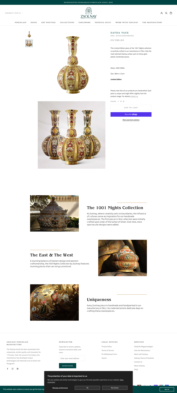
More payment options (131, 119)
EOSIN (34, 22)
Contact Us (138, 362)
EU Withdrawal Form (109, 354)
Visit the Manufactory (142, 350)
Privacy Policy (107, 346)
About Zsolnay (139, 365)
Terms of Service (108, 350)
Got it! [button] (167, 389)
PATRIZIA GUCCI (103, 22)
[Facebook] (118, 101)
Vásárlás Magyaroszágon (143, 346)
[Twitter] (121, 101)
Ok (87, 387)
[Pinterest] (123, 101)
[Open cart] (171, 13)
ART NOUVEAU (48, 22)
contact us (134, 96)
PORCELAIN (20, 22)
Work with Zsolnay (141, 354)
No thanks (115, 387)
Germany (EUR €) (13, 13)
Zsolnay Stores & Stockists (144, 358)
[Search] (166, 13)
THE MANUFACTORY (152, 22)
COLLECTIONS (67, 22)
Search (104, 358)
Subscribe (67, 366)
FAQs (136, 369)
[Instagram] (12, 368)
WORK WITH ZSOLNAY (127, 22)
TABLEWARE (85, 22)
